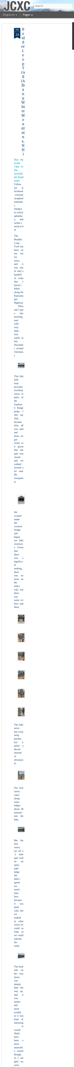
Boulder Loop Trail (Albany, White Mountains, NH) (23, 91)
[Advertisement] (43, 84)
